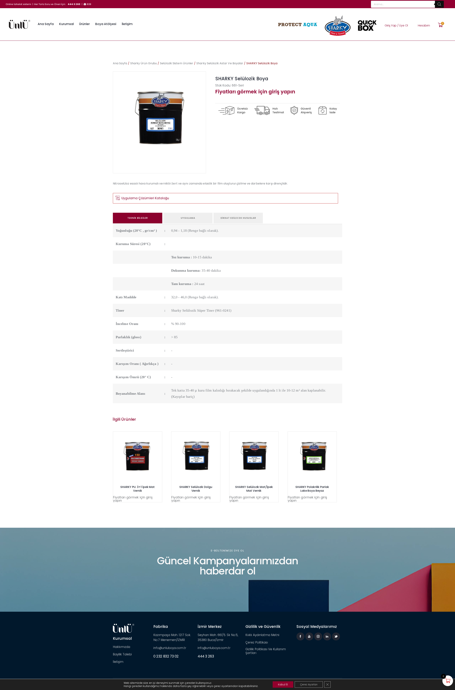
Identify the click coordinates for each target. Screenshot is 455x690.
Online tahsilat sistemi (18, 4)
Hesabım (424, 25)
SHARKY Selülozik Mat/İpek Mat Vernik (254, 489)
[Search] (439, 4)
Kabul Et (283, 684)
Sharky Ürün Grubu (143, 63)
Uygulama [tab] (188, 218)
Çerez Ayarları (308, 684)
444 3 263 (74, 4)
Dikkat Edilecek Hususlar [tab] (238, 218)
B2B (89, 4)
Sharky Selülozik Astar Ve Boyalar (219, 63)
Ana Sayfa (120, 63)
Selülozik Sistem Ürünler (176, 63)
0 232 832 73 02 (166, 656)
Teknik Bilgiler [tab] (137, 218)
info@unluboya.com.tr (169, 648)
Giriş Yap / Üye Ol (396, 25)
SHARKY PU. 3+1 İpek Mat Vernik (137, 489)
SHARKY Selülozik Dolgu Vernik (195, 489)
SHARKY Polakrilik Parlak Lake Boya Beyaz (312, 489)
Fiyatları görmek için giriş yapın (255, 91)
